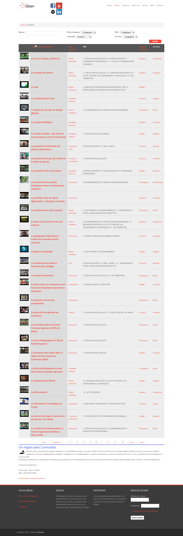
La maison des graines (42, 275)
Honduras (157, 73)
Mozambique (158, 182)
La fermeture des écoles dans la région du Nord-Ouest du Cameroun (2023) (47, 356)
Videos (117, 5)
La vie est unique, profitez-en (45, 58)
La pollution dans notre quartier (47, 210)
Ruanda (156, 146)
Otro (70, 263)
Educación (73, 182)
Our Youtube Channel (27, 501)
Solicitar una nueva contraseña (145, 511)
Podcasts (125, 5)
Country (118, 36)
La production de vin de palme (46, 171)
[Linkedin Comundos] (59, 14)
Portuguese (143, 110)
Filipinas (156, 416)
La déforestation (39, 392)
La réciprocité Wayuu (41, 122)
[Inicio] (27, 8)
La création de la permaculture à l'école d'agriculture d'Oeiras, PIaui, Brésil (47, 431)
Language (71, 36)
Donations (23, 507)
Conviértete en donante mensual (31, 478)
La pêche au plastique (42, 251)
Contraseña (136, 506)
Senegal (156, 263)
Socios (145, 5)
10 (123, 442)
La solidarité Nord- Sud (42, 98)
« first (43, 442)
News (152, 5)
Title (33, 47)
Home (109, 5)
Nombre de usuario (139, 496)
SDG (117, 32)
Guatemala (157, 59)
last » (142, 442)
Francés (142, 99)
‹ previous (56, 442)
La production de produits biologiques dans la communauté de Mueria (47, 185)
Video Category (73, 32)
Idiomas (160, 5)
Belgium (156, 99)
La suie (34, 87)
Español (142, 59)
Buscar (22, 32)
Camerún (156, 159)
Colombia (156, 122)
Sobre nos (136, 5)
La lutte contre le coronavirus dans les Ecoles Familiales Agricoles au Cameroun (48, 287)
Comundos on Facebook (28, 496)
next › (132, 442)
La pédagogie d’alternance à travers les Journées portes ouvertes (45, 239)
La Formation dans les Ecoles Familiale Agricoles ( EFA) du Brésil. (45, 328)
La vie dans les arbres (42, 73)
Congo (155, 404)
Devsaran (40, 532)
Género (72, 312)
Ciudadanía (73, 284)
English (142, 87)
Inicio (23, 25)
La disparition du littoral (43, 381)
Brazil (155, 110)
